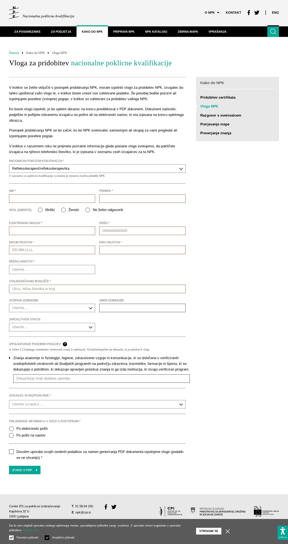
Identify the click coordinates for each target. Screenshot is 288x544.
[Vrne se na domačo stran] (41, 12)
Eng (275, 12)
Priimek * (106, 190)
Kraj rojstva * (110, 242)
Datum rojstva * (21, 242)
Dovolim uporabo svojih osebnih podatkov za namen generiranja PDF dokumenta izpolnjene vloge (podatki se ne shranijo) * (99, 454)
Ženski (74, 210)
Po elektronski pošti (32, 429)
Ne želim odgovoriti (108, 210)
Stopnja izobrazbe (23, 300)
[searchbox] (53, 269)
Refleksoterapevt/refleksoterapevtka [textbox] (40, 169)
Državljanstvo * (21, 261)
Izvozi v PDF (22, 470)
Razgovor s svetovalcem (220, 115)
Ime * (12, 190)
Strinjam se (208, 531)
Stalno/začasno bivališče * (30, 281)
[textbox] (52, 308)
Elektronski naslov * (25, 223)
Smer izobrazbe (111, 300)
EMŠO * (104, 223)
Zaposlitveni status (24, 319)
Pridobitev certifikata (218, 97)
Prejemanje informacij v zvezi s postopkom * (44, 421)
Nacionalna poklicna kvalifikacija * (36, 161)
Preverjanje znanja (215, 133)
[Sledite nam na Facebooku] (249, 12)
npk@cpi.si (83, 512)
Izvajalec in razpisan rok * (30, 395)
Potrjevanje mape (214, 124)
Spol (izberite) (20, 210)
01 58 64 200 (84, 506)
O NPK (210, 12)
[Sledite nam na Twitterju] (256, 12)
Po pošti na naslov (31, 435)
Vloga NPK (209, 106)
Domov (14, 53)
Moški (50, 210)
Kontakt (233, 12)
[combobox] (97, 168)
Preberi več (30, 530)
